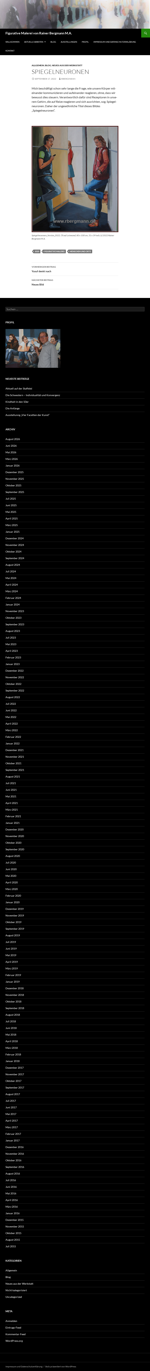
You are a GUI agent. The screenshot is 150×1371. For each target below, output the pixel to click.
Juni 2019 (11, 948)
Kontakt (9, 50)
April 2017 (11, 1120)
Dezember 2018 (14, 988)
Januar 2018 (12, 1061)
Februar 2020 (13, 895)
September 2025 (14, 492)
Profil (85, 42)
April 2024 (11, 584)
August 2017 (12, 1094)
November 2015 (14, 1226)
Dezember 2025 (14, 472)
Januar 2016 (12, 1213)
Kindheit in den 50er (17, 401)
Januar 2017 (12, 1140)
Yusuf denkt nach (44, 269)
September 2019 (14, 928)
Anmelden (11, 1320)
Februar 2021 (13, 816)
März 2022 (11, 730)
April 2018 (11, 1041)
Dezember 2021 (14, 750)
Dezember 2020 (14, 829)
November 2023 (14, 611)
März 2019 (11, 968)
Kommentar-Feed (15, 1334)
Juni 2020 (11, 869)
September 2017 (14, 1087)
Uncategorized (13, 1296)
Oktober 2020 (13, 842)
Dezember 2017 (14, 1067)
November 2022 (14, 677)
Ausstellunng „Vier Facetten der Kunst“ (27, 415)
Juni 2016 (11, 1186)
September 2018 (14, 1008)
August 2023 (12, 630)
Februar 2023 (13, 657)
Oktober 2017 (13, 1080)
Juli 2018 (10, 1021)
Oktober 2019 (13, 922)
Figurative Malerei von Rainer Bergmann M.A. (38, 33)
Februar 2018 (13, 1054)
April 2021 (11, 803)
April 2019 (11, 961)
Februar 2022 (13, 736)
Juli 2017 (10, 1100)
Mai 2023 (10, 644)
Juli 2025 (10, 498)
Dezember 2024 (14, 538)
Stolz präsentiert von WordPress (60, 1366)
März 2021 (11, 809)
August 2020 (12, 855)
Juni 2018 (11, 1027)
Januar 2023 (12, 664)
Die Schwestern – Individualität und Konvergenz (32, 395)
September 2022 (14, 690)
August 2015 (12, 1239)
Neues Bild (42, 282)
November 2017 (14, 1074)
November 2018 (14, 994)
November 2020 (14, 836)
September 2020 (14, 849)
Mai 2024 (10, 578)
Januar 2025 (12, 531)
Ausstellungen (69, 42)
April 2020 (11, 882)
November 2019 (14, 915)
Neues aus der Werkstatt (67, 65)
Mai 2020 (10, 875)
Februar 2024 (13, 597)
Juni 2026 (11, 445)
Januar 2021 (12, 822)
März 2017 (11, 1127)
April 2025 (11, 518)
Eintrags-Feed (13, 1327)
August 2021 (12, 776)
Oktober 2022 (13, 683)
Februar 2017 (13, 1133)
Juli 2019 (10, 941)
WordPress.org (14, 1340)
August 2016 (12, 1173)
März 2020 (11, 889)
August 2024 (12, 564)
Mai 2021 (10, 796)
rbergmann (68, 78)
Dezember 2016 (14, 1147)
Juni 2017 (11, 1107)
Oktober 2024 (13, 551)
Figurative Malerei (54, 251)
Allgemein (38, 65)
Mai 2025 (10, 511)
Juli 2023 (10, 637)
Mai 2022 (10, 716)
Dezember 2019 (14, 908)
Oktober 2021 (13, 763)
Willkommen (12, 42)
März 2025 (11, 525)
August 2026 (12, 439)
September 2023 (14, 624)
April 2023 (11, 650)
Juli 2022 (10, 703)
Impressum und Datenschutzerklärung (114, 42)
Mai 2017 (10, 1114)
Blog (53, 42)
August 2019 (12, 935)
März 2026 (11, 458)
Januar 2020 (12, 902)
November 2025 (14, 478)
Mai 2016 (10, 1193)
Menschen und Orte (80, 251)
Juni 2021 (11, 789)
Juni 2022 (11, 710)
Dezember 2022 (14, 670)
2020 (37, 251)
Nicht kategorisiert (16, 1290)
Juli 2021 (10, 783)
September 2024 (14, 558)
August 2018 (12, 1014)
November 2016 (14, 1153)
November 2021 (14, 756)
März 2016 (11, 1206)
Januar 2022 (12, 743)
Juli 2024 (10, 571)
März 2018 (11, 1047)
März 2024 (11, 591)
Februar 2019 (13, 975)
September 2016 (14, 1166)
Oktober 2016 (13, 1160)
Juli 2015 (10, 1246)
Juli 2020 (10, 862)
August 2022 (12, 697)
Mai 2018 (10, 1034)
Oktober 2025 (13, 485)
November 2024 (14, 544)
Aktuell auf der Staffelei (18, 388)
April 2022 (11, 723)
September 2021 (14, 769)
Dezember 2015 (14, 1219)
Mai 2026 (10, 452)
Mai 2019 (10, 955)
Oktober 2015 (13, 1233)
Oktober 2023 (13, 617)
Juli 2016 (10, 1180)
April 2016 (11, 1200)
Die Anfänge (12, 408)
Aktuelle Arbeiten (33, 42)
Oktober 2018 (13, 1001)
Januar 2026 (12, 465)
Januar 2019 (12, 981)
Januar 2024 (12, 604)
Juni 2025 (11, 505)
